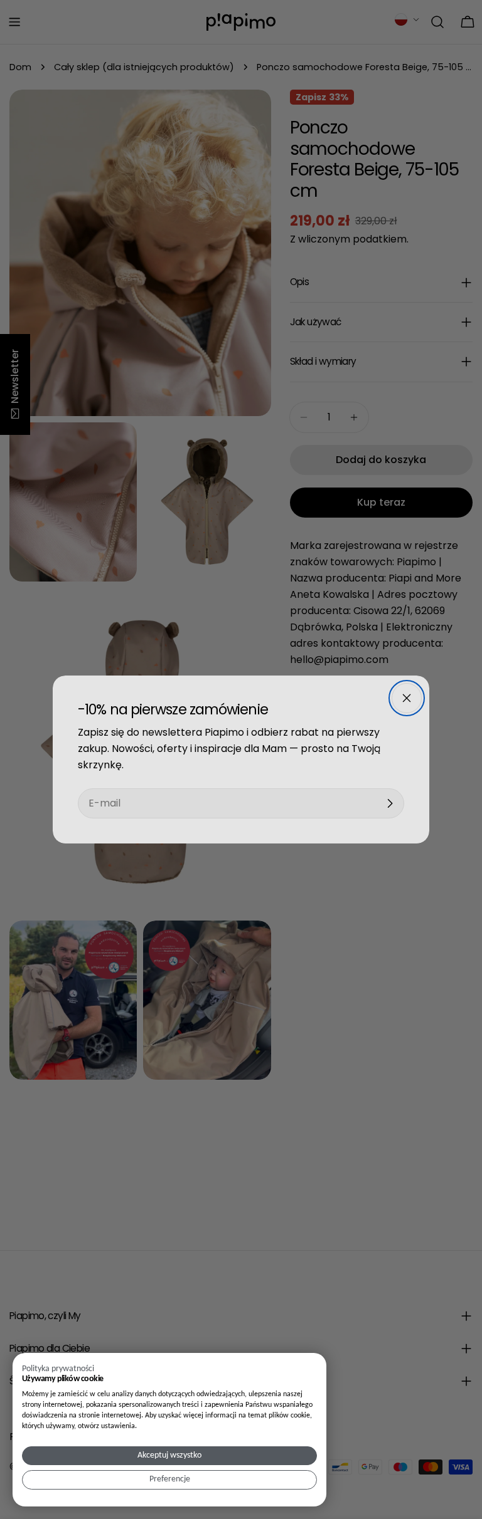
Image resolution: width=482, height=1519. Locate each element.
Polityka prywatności (58, 1369)
